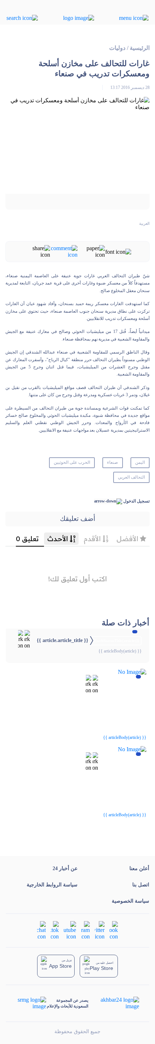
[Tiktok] (55, 930)
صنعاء (112, 462)
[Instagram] (85, 930)
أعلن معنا (139, 868)
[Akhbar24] (114, 1003)
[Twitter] (100, 930)
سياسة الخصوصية (130, 901)
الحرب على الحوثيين (72, 462)
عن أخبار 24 (65, 868)
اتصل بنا (140, 884)
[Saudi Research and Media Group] (31, 1003)
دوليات (117, 48)
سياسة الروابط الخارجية (52, 884)
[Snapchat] (41, 930)
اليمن (140, 462)
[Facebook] (114, 930)
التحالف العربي (131, 477)
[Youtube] (70, 930)
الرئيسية (140, 48)
